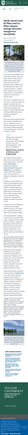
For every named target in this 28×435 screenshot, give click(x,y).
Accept (24, 427)
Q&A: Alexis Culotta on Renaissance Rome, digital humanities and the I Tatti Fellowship (12, 365)
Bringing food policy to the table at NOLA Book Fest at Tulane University (13, 355)
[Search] (20, 3)
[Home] (8, 3)
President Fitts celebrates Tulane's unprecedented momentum (11, 375)
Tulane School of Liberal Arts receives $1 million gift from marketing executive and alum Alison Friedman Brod (13, 360)
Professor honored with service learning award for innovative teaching (13, 370)
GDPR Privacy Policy (15, 433)
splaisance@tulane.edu (11, 42)
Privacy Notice (5, 433)
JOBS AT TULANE (10, 406)
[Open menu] (26, 3)
